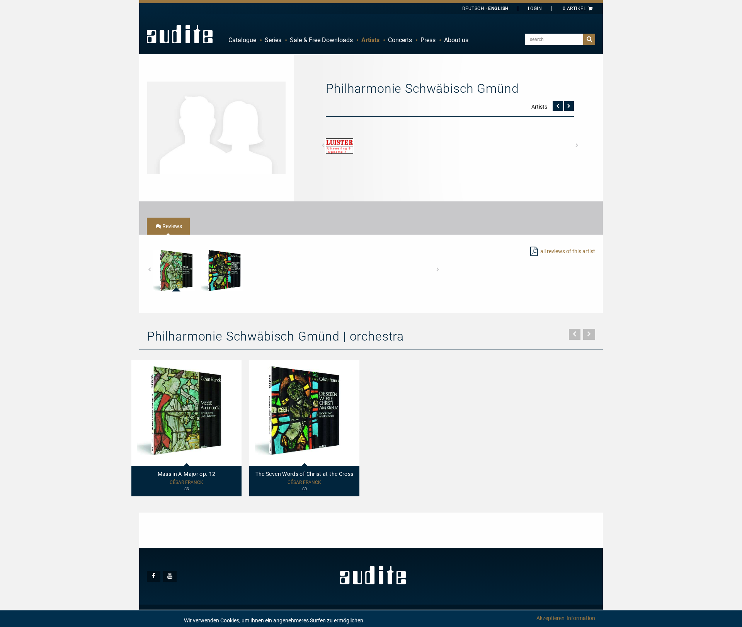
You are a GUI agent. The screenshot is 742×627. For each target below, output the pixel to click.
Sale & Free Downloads (321, 40)
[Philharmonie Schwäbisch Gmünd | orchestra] (216, 127)
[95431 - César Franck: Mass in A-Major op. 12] (174, 270)
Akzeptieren (550, 618)
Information (581, 618)
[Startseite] (180, 34)
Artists (370, 40)
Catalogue (242, 40)
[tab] (168, 226)
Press (428, 40)
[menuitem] (242, 40)
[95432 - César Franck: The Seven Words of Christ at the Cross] (222, 270)
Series (273, 40)
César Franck (186, 482)
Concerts (400, 40)
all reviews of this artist (567, 251)
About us (456, 40)
